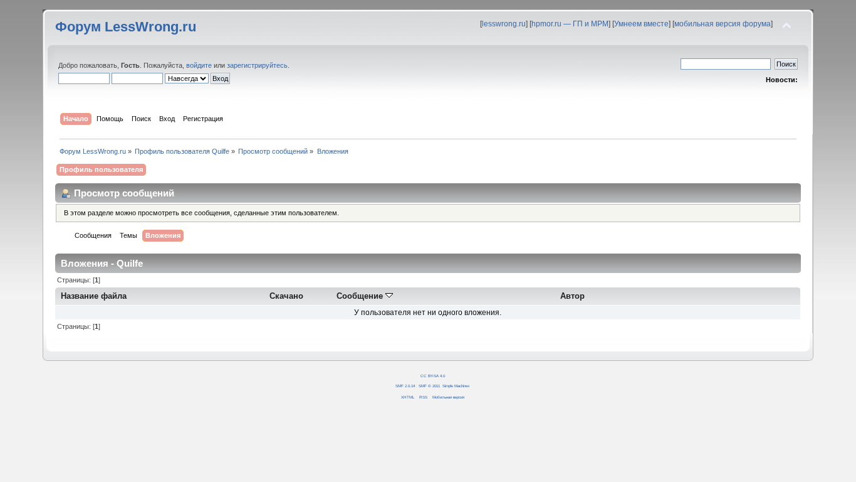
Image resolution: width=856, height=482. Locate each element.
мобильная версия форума (722, 23)
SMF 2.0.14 (405, 385)
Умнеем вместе (641, 23)
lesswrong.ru (504, 23)
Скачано (286, 296)
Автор (572, 296)
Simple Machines (455, 385)
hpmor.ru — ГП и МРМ (569, 23)
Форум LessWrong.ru (125, 27)
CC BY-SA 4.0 (432, 375)
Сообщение (361, 296)
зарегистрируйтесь (257, 65)
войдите (199, 65)
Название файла (94, 296)
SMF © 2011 (429, 385)
